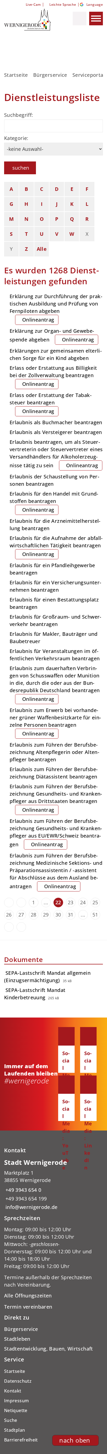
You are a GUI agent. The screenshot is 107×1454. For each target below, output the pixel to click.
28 (33, 914)
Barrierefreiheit (21, 1440)
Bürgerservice (50, 75)
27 (21, 914)
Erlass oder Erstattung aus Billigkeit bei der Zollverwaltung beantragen (53, 376)
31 (71, 914)
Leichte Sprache (62, 4)
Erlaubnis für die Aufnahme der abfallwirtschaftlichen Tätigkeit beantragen (56, 546)
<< (9, 902)
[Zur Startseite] (29, 19)
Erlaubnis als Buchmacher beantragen (56, 422)
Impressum (16, 1401)
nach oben (74, 1440)
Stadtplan (14, 1430)
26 (9, 914)
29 (46, 914)
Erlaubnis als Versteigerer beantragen (56, 432)
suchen (20, 167)
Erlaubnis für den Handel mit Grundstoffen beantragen (54, 501)
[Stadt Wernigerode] (53, 1184)
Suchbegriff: (18, 115)
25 (95, 902)
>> (21, 927)
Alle (42, 249)
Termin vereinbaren (28, 1306)
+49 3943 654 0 (22, 1190)
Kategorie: (16, 138)
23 (71, 902)
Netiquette (15, 1410)
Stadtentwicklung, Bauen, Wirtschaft (48, 1348)
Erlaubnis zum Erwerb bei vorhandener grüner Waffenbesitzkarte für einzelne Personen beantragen (55, 722)
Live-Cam (33, 4)
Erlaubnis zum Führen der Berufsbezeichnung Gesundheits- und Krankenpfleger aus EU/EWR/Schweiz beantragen (56, 833)
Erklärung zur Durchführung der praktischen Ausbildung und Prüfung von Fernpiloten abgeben (56, 308)
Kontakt (12, 1391)
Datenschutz (18, 1381)
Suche (10, 1420)
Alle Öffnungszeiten (28, 1295)
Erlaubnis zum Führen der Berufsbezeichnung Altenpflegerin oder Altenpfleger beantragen (54, 752)
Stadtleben (17, 1339)
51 (95, 914)
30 (58, 914)
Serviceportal (88, 75)
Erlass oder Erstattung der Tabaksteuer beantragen (51, 403)
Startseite (16, 75)
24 (83, 902)
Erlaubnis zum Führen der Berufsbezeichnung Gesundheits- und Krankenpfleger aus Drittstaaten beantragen (56, 798)
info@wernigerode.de (31, 1207)
